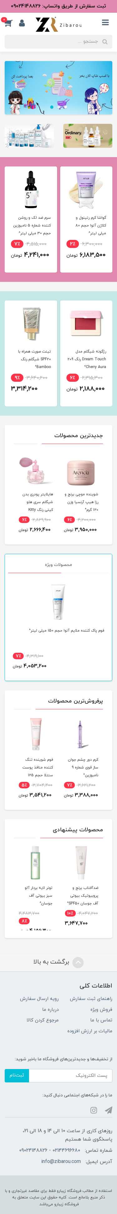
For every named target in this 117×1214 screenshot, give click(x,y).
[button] (12, 23)
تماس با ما (101, 1020)
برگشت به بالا (52, 962)
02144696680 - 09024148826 (49, 1150)
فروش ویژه (101, 1009)
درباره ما (50, 1009)
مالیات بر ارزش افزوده (89, 1031)
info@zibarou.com (61, 1161)
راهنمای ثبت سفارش (91, 999)
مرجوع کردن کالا (43, 1020)
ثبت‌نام (17, 1075)
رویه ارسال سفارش (39, 999)
